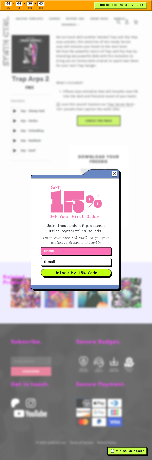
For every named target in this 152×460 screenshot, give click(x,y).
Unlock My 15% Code (76, 272)
